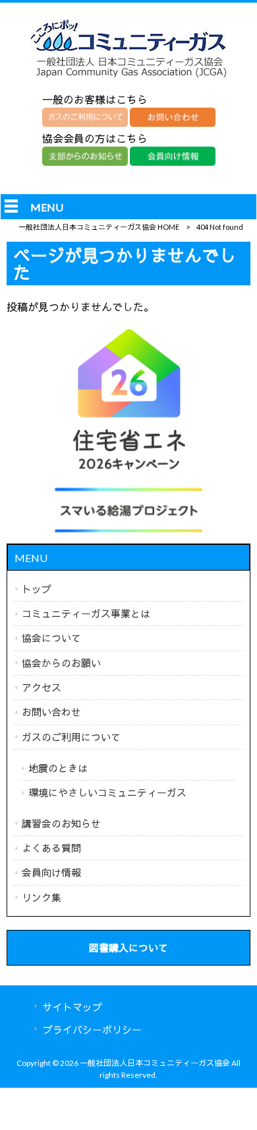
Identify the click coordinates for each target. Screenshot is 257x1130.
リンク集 (41, 897)
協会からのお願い (61, 663)
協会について (51, 638)
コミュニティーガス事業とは (86, 613)
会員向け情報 (51, 872)
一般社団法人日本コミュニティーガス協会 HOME (98, 227)
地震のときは (58, 768)
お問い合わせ (51, 712)
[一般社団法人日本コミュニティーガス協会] (128, 77)
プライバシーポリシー (92, 1030)
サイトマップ (72, 1007)
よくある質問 (51, 848)
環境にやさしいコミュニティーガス (107, 792)
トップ (36, 589)
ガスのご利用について (71, 737)
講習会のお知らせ (61, 824)
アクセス (41, 687)
